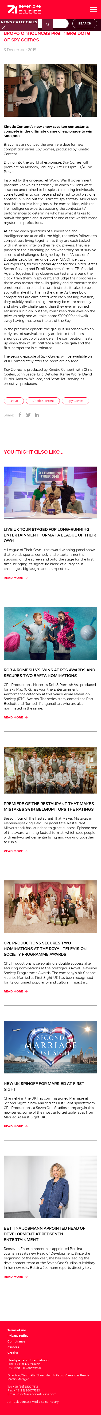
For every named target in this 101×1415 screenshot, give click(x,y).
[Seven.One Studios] (24, 9)
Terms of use (17, 1330)
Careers (13, 1347)
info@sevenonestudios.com (36, 1394)
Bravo (14, 401)
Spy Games (75, 401)
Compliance (16, 1341)
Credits (13, 1353)
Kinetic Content (43, 401)
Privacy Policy (18, 1336)
